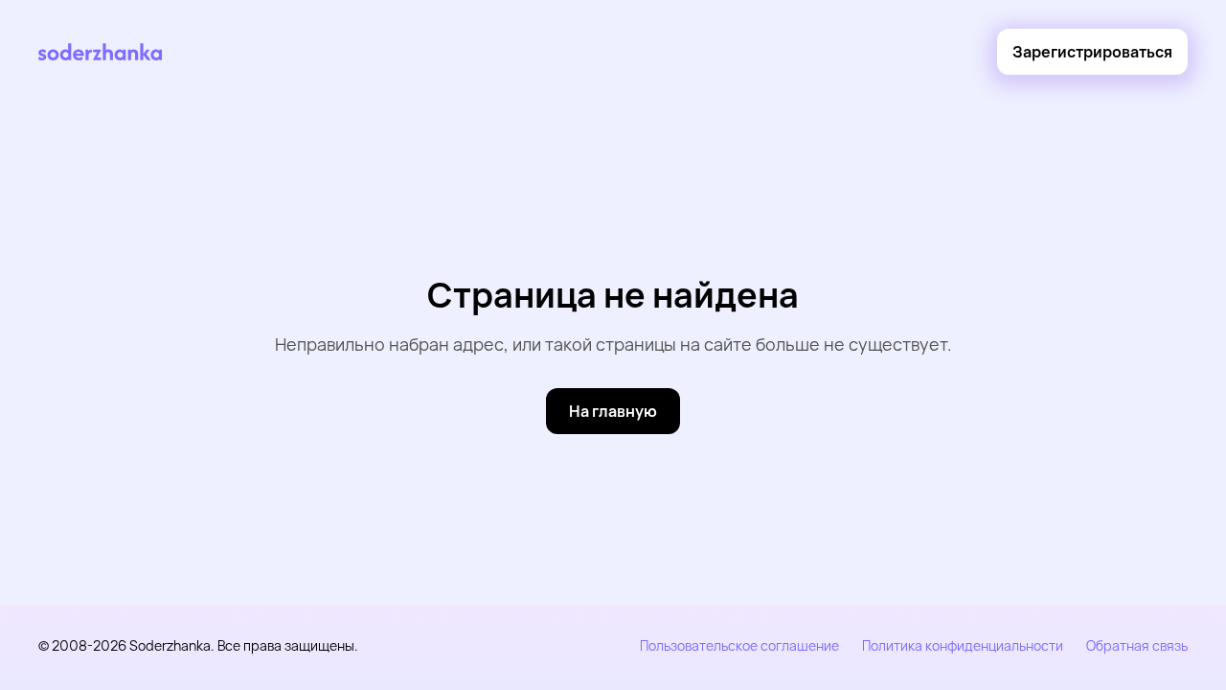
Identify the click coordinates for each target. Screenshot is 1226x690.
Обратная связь (1137, 645)
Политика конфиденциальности (962, 645)
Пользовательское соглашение (739, 645)
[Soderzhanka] (100, 52)
